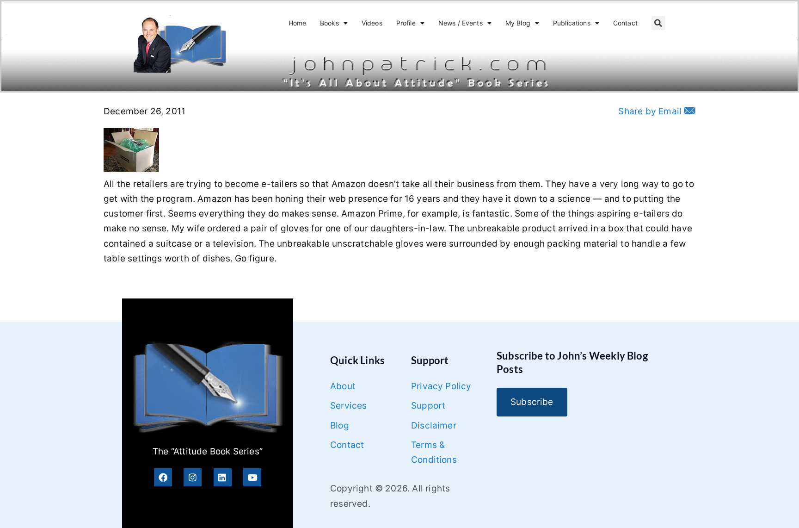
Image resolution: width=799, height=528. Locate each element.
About (343, 386)
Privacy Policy (441, 386)
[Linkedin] (223, 477)
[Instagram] (193, 477)
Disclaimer (433, 425)
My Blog (517, 23)
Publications (571, 23)
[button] (658, 23)
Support (428, 405)
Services (348, 405)
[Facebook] (163, 477)
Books (329, 23)
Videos (372, 23)
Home (298, 23)
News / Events (460, 23)
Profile (406, 23)
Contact (625, 23)
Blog (339, 425)
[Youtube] (252, 477)
